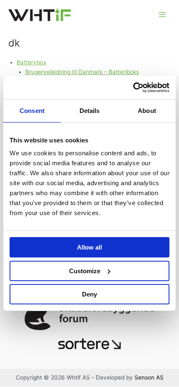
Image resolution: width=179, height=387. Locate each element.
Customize (84, 270)
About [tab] (147, 110)
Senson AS (149, 377)
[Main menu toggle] (162, 14)
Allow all (89, 247)
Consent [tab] (32, 110)
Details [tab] (90, 110)
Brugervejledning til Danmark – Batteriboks (82, 72)
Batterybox (31, 62)
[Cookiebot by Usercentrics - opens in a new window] (133, 87)
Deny (89, 294)
